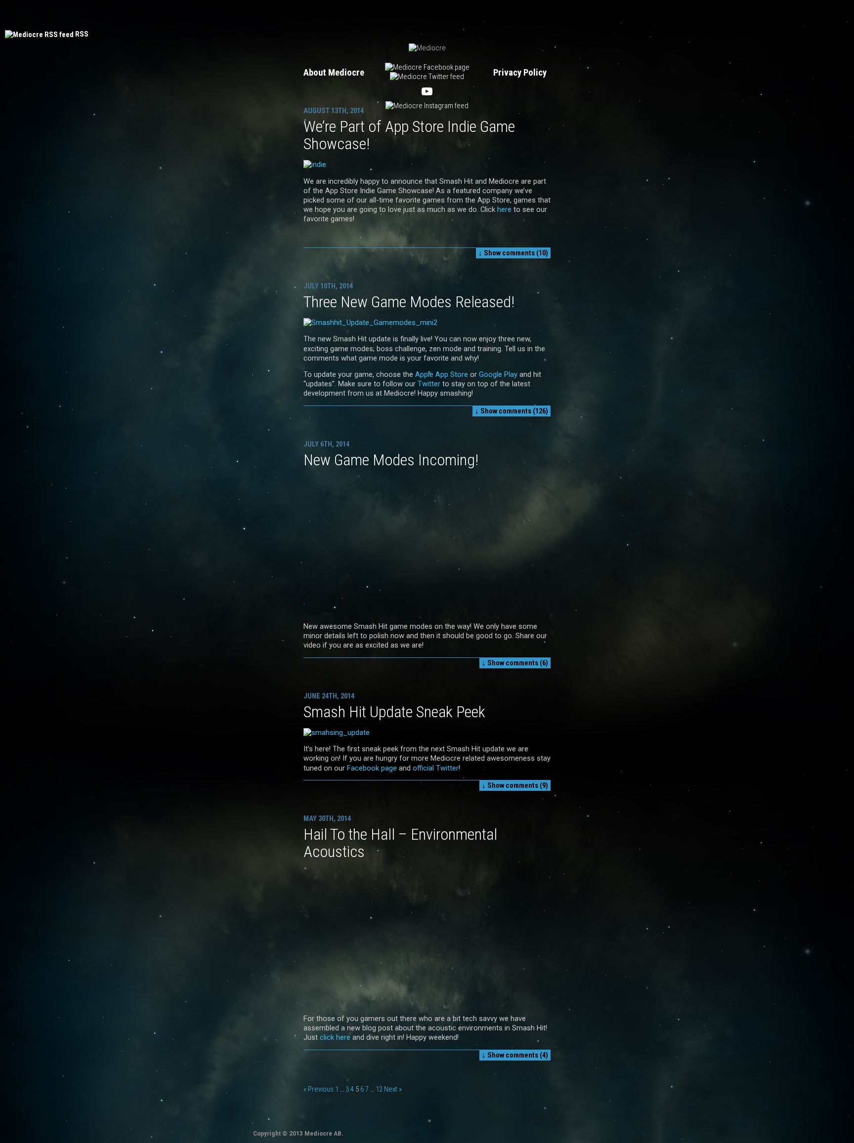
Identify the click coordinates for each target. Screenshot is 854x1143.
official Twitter (436, 768)
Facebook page (372, 768)
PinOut (305, 15)
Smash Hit (464, 15)
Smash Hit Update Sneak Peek (394, 711)
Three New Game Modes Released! (408, 301)
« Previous (318, 1089)
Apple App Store (441, 374)
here (504, 209)
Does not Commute (405, 15)
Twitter (428, 383)
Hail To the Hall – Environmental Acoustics (400, 843)
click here (335, 1037)
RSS (81, 34)
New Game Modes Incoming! (390, 459)
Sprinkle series (568, 15)
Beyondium (344, 15)
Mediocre (269, 15)
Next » (393, 1089)
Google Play (498, 374)
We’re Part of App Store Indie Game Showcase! (409, 135)
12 (379, 1089)
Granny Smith (513, 15)
